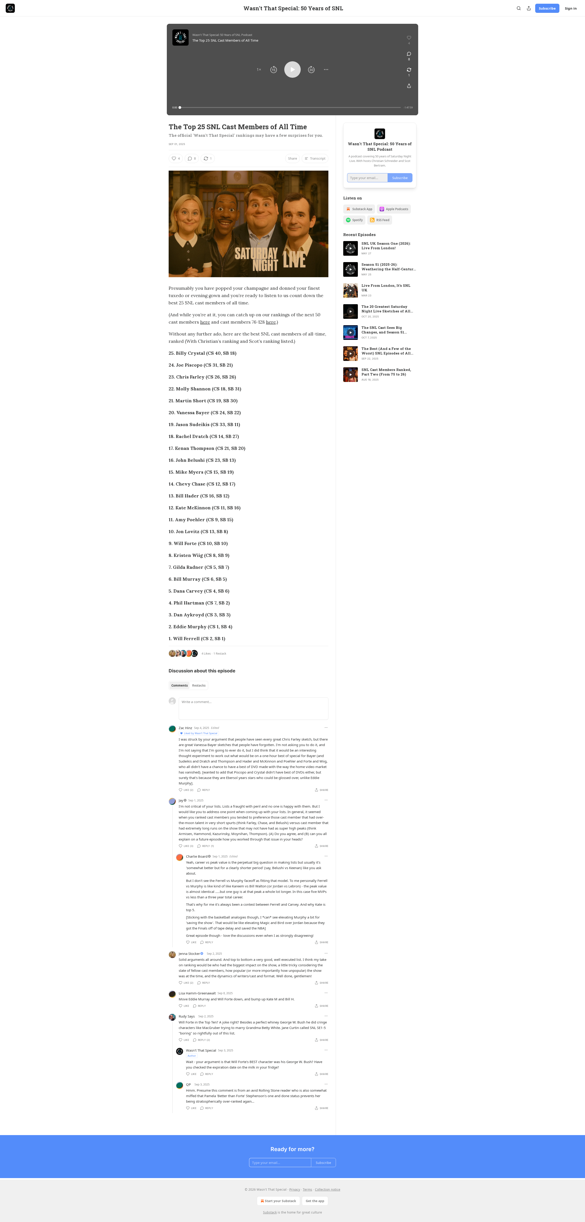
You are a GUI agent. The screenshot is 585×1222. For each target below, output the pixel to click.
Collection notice (327, 1189)
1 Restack (219, 653)
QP (188, 1084)
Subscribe (547, 8)
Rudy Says (187, 1016)
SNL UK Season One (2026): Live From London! (386, 245)
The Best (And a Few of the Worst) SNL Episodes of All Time (386, 350)
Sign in (571, 8)
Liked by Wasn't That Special (200, 733)
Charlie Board (196, 856)
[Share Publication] (528, 8)
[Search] (518, 8)
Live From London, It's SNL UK (386, 287)
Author (192, 1055)
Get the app (315, 1201)
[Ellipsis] (326, 727)
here (205, 322)
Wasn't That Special (201, 1050)
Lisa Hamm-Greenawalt (197, 993)
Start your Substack (280, 1201)
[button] (259, 69)
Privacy (294, 1189)
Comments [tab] (179, 685)
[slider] (290, 107)
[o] (350, 248)
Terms (307, 1189)
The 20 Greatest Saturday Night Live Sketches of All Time (386, 308)
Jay (181, 800)
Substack (270, 1212)
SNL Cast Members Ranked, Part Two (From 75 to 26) (386, 371)
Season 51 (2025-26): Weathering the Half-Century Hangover (389, 266)
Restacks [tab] (198, 685)
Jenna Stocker (189, 953)
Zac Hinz (185, 727)
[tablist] (188, 685)
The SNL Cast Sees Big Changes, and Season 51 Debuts (383, 329)
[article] (379, 248)
